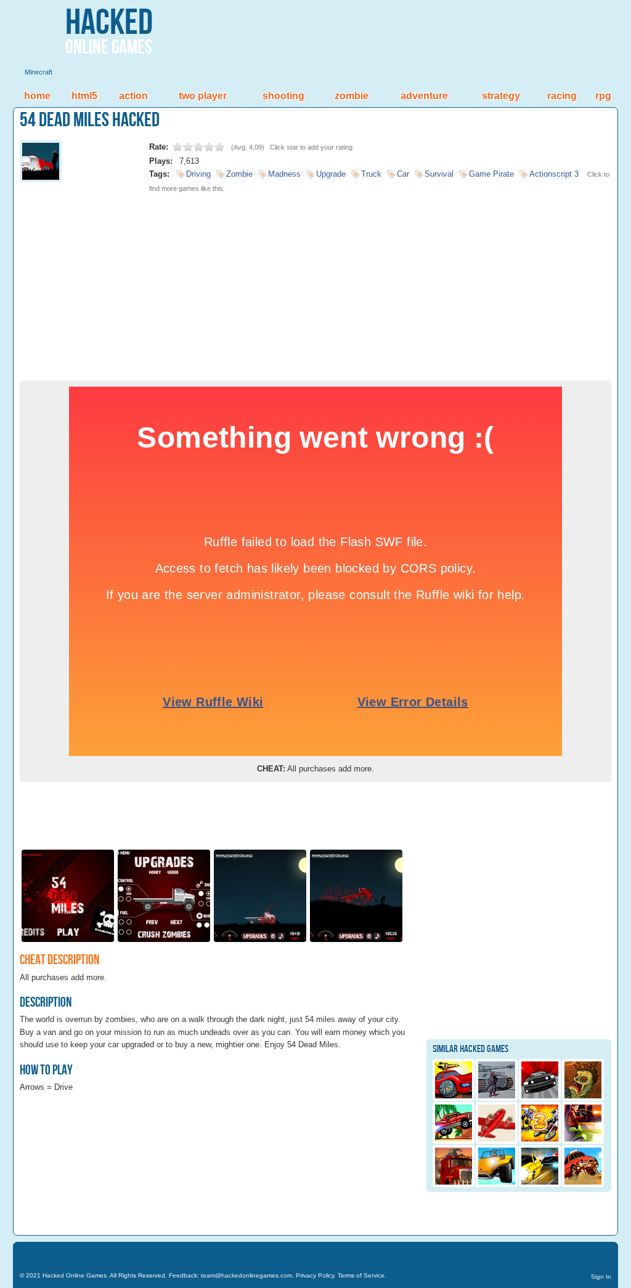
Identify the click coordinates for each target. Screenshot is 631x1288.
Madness (284, 174)
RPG (603, 96)
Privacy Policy (315, 1275)
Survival (439, 174)
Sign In (601, 1276)
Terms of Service (361, 1275)
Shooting (283, 96)
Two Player (203, 96)
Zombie (351, 96)
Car (403, 174)
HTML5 (84, 96)
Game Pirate (491, 174)
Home (37, 96)
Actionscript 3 (554, 174)
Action (133, 96)
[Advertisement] (315, 282)
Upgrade (331, 174)
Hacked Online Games (75, 1275)
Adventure (424, 96)
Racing (562, 96)
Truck (371, 174)
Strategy (501, 96)
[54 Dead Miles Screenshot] (68, 941)
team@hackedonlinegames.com (246, 1275)
